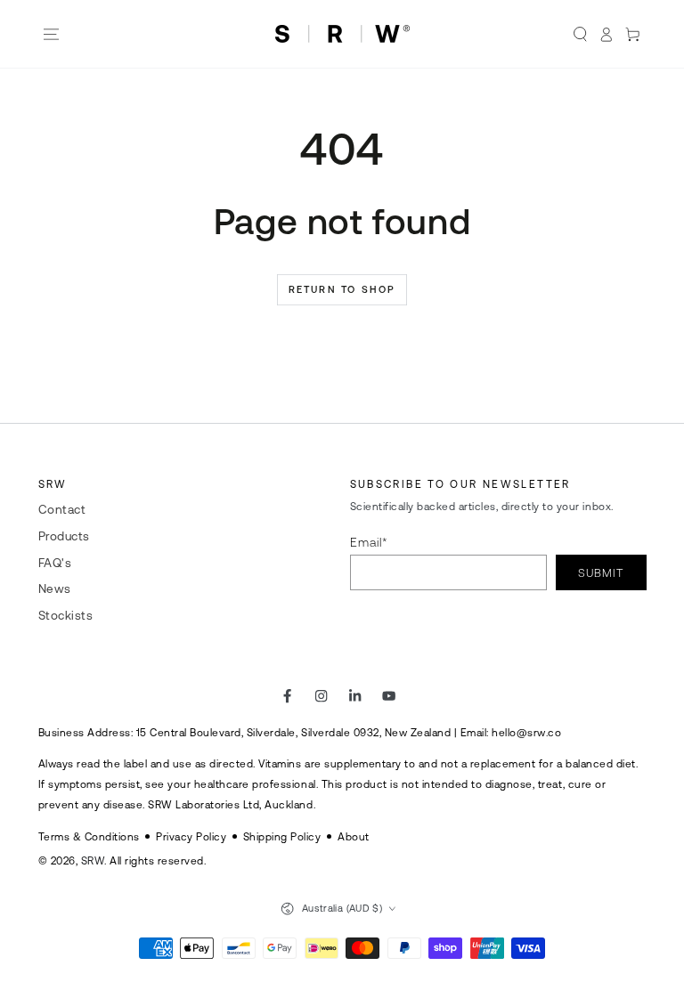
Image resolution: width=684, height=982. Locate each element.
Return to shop (342, 289)
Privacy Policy (191, 836)
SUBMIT (600, 573)
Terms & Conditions (89, 836)
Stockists (66, 615)
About (354, 836)
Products (64, 536)
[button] (579, 34)
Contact (62, 509)
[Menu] (51, 34)
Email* (369, 542)
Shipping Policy (282, 836)
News (54, 588)
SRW (93, 860)
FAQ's (55, 563)
